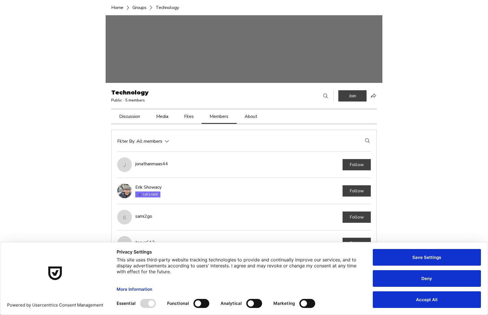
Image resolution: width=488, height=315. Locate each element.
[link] (129, 116)
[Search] (325, 96)
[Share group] (373, 95)
